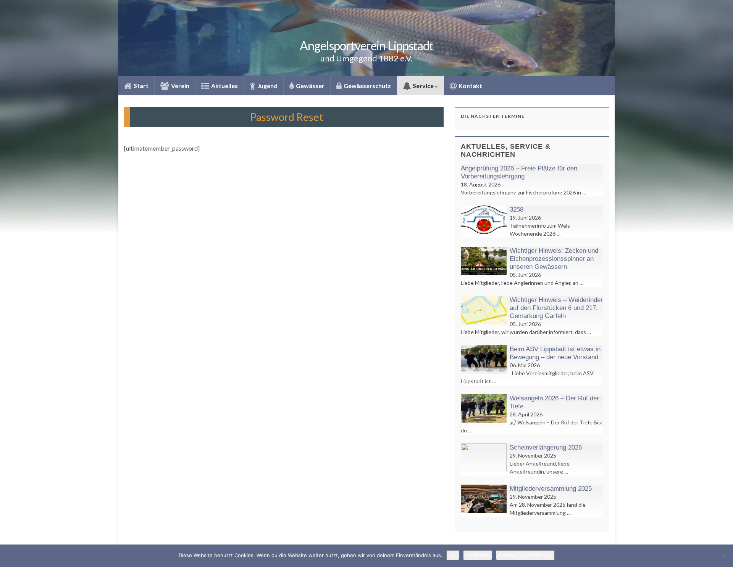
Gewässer (310, 85)
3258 (516, 209)
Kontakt (469, 85)
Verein (179, 85)
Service (423, 85)
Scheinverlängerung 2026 (546, 447)
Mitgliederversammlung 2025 (551, 488)
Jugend (267, 85)
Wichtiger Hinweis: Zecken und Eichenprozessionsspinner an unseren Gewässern (554, 258)
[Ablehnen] (723, 556)
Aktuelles (224, 85)
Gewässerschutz (366, 85)
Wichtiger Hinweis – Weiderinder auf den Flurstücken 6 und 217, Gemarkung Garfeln (556, 308)
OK (452, 555)
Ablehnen (477, 555)
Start (140, 85)
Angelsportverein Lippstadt (366, 45)
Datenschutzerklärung (525, 555)
